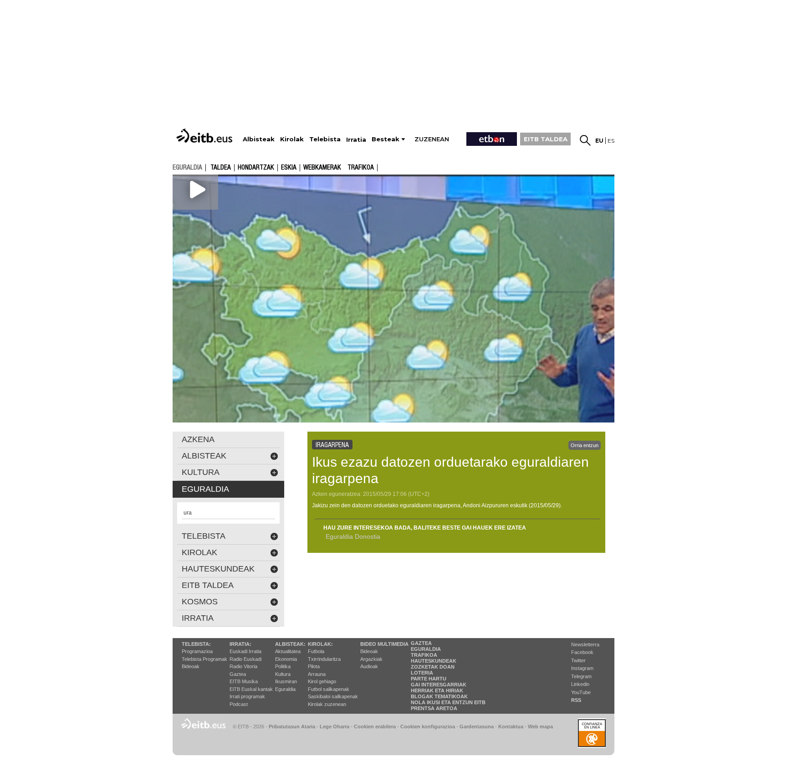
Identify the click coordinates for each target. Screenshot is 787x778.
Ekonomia (286, 659)
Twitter (578, 660)
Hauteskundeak (433, 661)
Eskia (288, 167)
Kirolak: (320, 644)
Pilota (314, 666)
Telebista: (196, 644)
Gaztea (238, 674)
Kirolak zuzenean (327, 704)
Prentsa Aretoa (434, 708)
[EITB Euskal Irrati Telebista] (205, 135)
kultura (201, 472)
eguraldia (187, 167)
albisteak (204, 455)
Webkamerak (322, 167)
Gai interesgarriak (438, 684)
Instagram (582, 668)
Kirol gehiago (322, 681)
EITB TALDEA (545, 139)
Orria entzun (584, 445)
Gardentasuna (477, 726)
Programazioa (197, 651)
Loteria (422, 672)
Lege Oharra (334, 726)
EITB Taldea (208, 585)
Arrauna (317, 674)
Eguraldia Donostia (353, 536)
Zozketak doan (433, 667)
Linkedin (580, 684)
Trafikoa (361, 167)
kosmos (200, 601)
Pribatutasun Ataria (292, 726)
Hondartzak (256, 167)
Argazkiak (371, 659)
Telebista (203, 536)
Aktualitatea (288, 651)
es (611, 140)
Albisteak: (290, 644)
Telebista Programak (204, 659)
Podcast (239, 704)
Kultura (283, 674)
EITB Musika (244, 681)
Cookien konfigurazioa (427, 726)
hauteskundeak (218, 568)
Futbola (316, 651)
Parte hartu (428, 678)
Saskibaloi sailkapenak (333, 696)
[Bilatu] (585, 140)
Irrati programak (247, 696)
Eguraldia (285, 689)
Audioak (369, 666)
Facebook (582, 652)
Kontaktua (510, 726)
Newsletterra (585, 644)
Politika (283, 666)
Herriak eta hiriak (437, 690)
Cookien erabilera (375, 726)
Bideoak (190, 666)
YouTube (581, 692)
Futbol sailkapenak (328, 689)
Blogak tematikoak (439, 696)
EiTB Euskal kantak (251, 689)
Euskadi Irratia (245, 651)
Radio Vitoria (243, 666)
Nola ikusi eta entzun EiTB (448, 702)
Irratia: (240, 644)
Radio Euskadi (245, 659)
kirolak (199, 552)
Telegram (581, 676)
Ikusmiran (286, 681)
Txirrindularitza (324, 659)
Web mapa (540, 726)
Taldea (220, 167)
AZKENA (198, 439)
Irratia (198, 618)
